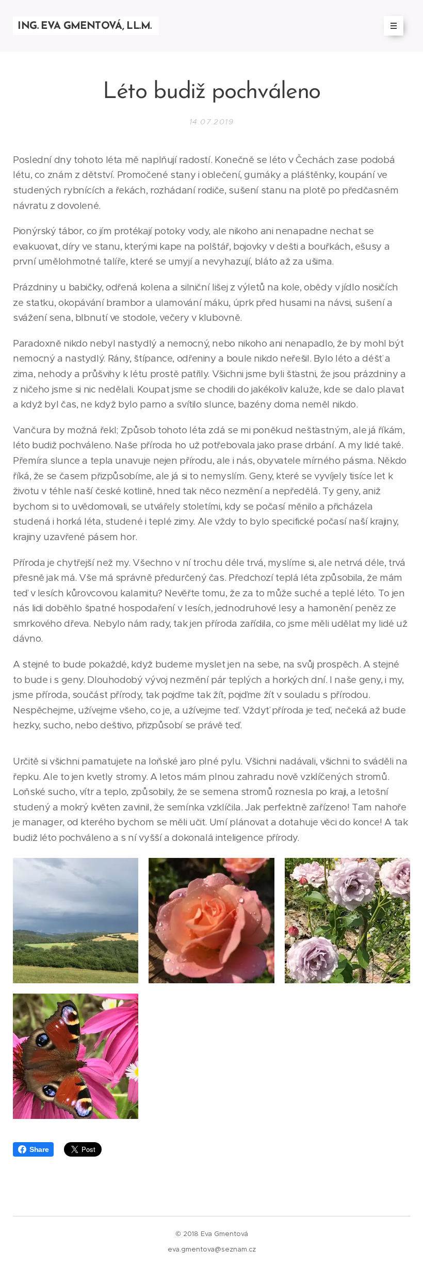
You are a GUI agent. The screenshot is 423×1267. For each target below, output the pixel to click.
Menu (393, 26)
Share (38, 1149)
